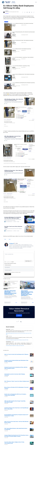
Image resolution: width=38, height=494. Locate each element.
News (10, 239)
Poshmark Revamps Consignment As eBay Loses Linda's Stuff (15, 345)
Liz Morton (11, 243)
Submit (8, 274)
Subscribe (19, 315)
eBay (5, 239)
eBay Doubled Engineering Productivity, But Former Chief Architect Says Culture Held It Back (27, 293)
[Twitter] (14, 243)
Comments (6, 13)
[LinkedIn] (16, 243)
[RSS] (21, 322)
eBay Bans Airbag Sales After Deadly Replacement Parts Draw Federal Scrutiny (10, 292)
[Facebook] (15, 243)
